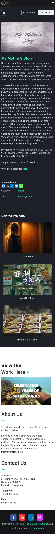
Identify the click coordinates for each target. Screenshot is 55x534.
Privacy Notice (37, 528)
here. (25, 168)
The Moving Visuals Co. (37, 524)
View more (27, 237)
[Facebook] (3, 186)
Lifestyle (20, 196)
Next (44, 13)
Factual (20, 190)
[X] (8, 186)
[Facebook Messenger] (16, 186)
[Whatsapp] (21, 186)
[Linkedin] (12, 186)
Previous (31, 13)
